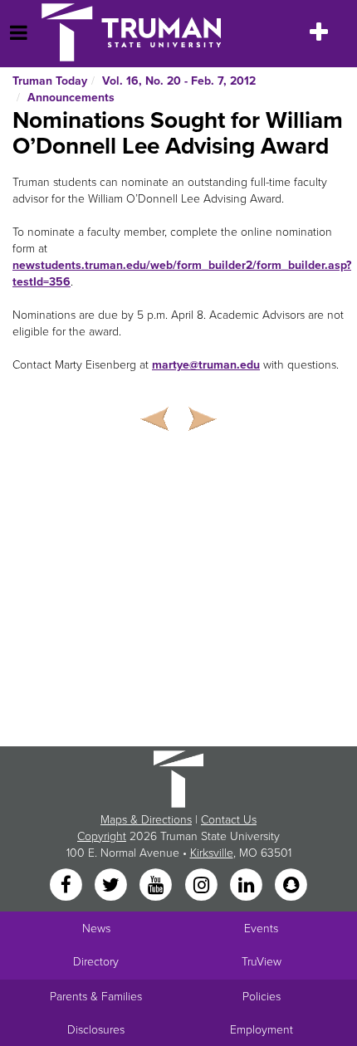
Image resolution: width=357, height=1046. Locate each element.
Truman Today (49, 81)
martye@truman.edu (206, 365)
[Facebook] (67, 885)
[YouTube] (157, 885)
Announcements (71, 97)
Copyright (101, 836)
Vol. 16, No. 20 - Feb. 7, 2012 (179, 81)
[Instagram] (202, 885)
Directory (96, 962)
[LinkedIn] (247, 885)
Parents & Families (96, 997)
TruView (261, 962)
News (96, 928)
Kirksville (211, 853)
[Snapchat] (291, 885)
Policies (261, 997)
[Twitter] (112, 885)
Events (261, 928)
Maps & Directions (146, 820)
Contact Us (229, 820)
